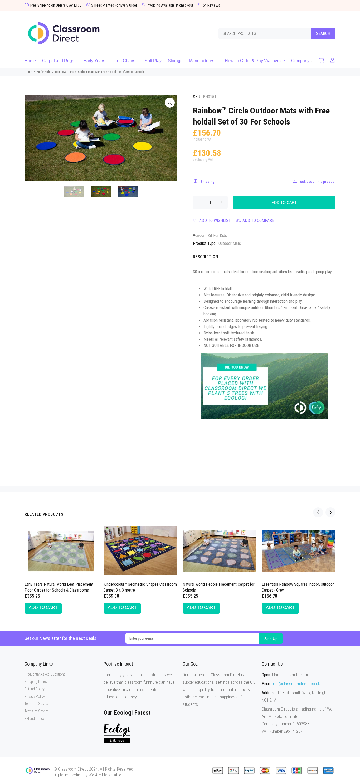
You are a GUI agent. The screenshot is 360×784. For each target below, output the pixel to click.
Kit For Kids (217, 235)
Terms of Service (36, 704)
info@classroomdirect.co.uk (296, 683)
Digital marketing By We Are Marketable (87, 774)
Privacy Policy (35, 696)
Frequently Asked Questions (45, 674)
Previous (32, 138)
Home (28, 72)
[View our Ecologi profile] (117, 733)
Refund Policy (35, 689)
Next (170, 138)
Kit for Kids (44, 72)
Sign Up (271, 639)
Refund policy (34, 718)
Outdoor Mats (229, 243)
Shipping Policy (36, 681)
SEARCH (323, 33)
